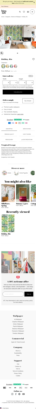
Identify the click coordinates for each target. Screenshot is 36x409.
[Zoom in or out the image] (2, 53)
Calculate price (18, 92)
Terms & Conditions (18, 371)
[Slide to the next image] (33, 36)
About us (18, 350)
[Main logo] (4, 12)
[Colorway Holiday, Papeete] (15, 66)
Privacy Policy (18, 373)
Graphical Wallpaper (18, 321)
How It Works (27, 134)
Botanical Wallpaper (16, 16)
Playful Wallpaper (18, 326)
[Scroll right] (32, 193)
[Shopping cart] (28, 12)
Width (9, 80)
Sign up (29, 294)
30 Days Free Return (26, 139)
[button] (24, 12)
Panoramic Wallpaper (18, 331)
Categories (7, 16)
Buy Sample (28, 100)
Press (18, 355)
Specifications (27, 128)
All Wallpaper (18, 319)
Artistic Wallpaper (18, 324)
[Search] (20, 12)
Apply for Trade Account (18, 342)
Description (9, 128)
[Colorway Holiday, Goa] (7, 66)
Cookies (18, 375)
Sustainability (18, 353)
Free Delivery (9, 139)
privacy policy (29, 300)
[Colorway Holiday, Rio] (3, 66)
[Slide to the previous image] (2, 36)
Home (2, 16)
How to (18, 368)
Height (26, 80)
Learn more (20, 114)
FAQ (18, 364)
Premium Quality (9, 134)
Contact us (18, 366)
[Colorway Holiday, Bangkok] (11, 66)
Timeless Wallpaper (18, 333)
